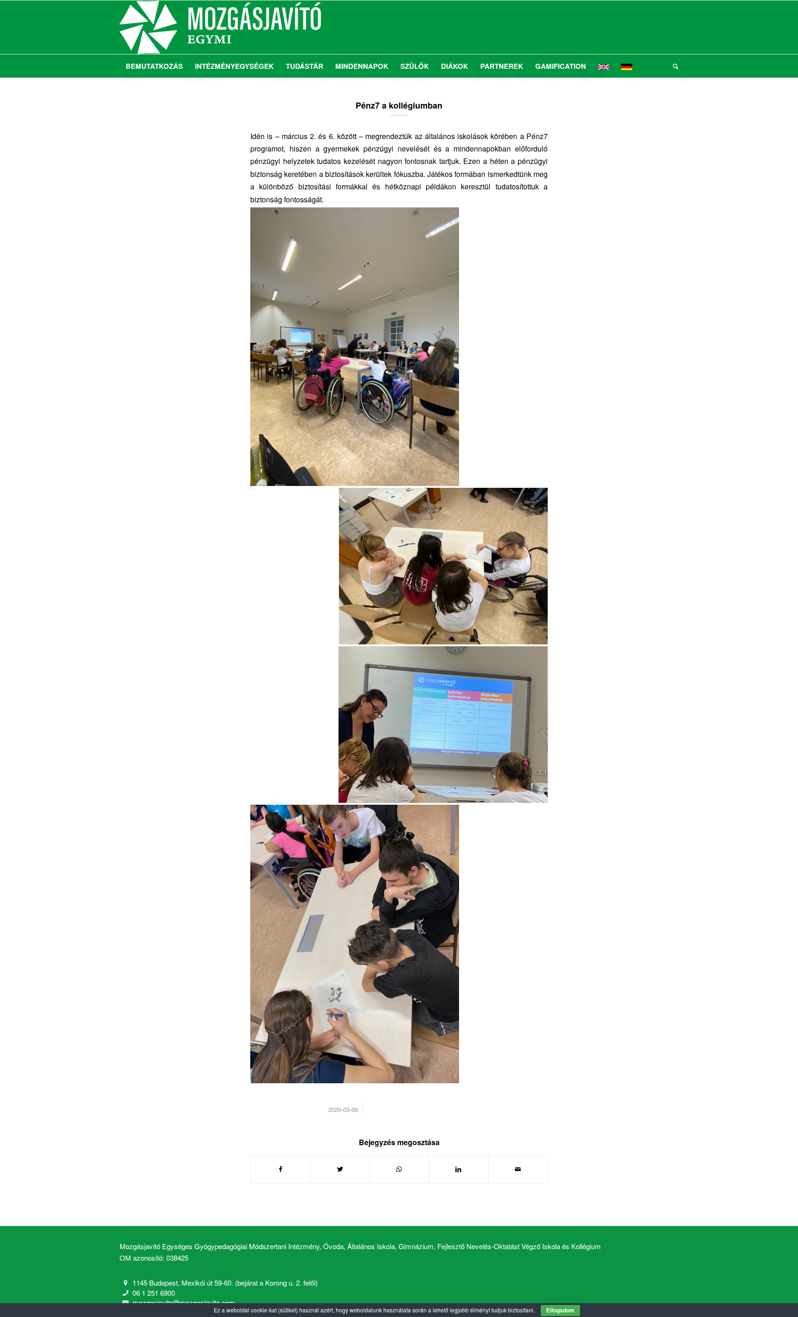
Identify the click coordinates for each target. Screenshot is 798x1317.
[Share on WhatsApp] (399, 1169)
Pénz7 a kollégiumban (399, 105)
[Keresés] (672, 66)
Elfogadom (560, 1310)
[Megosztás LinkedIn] (458, 1169)
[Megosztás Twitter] (339, 1169)
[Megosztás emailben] (518, 1169)
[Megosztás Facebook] (280, 1169)
